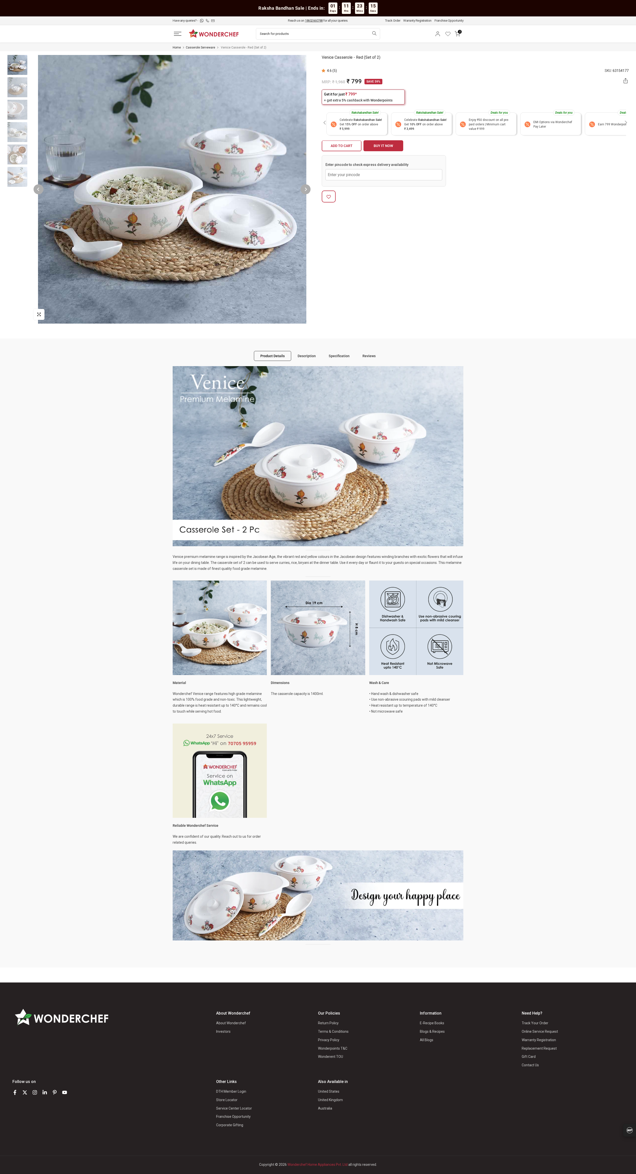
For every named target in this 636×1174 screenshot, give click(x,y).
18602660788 (314, 20)
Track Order (392, 20)
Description (307, 356)
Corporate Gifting (229, 1125)
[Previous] (38, 189)
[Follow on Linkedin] (44, 1092)
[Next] (306, 189)
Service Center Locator (234, 1108)
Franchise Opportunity (449, 20)
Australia (325, 1108)
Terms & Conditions (333, 1031)
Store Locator (227, 1100)
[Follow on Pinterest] (54, 1092)
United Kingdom (330, 1100)
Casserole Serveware (200, 47)
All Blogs (426, 1040)
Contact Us (530, 1065)
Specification (339, 356)
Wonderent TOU (330, 1057)
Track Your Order (535, 1023)
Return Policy (328, 1023)
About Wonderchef (231, 1023)
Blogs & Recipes (432, 1031)
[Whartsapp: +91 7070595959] (202, 20)
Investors (223, 1031)
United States (328, 1091)
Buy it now (383, 146)
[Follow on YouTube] (64, 1092)
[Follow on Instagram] (34, 1092)
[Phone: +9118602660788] (207, 20)
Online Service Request (540, 1031)
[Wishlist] (450, 34)
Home (177, 47)
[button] (324, 71)
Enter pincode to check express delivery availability (366, 165)
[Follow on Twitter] (24, 1092)
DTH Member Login (231, 1091)
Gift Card (529, 1057)
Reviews (369, 356)
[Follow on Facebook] (14, 1092)
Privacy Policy (328, 1040)
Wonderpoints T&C (332, 1048)
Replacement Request (539, 1048)
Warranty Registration (417, 20)
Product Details (272, 356)
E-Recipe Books (432, 1023)
